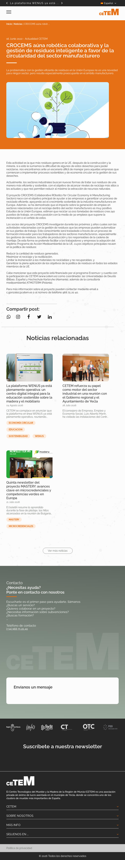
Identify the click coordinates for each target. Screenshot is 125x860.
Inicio (9, 24)
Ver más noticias (58, 550)
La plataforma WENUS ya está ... (34, 3)
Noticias (18, 24)
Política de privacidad (19, 848)
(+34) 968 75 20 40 (17, 628)
